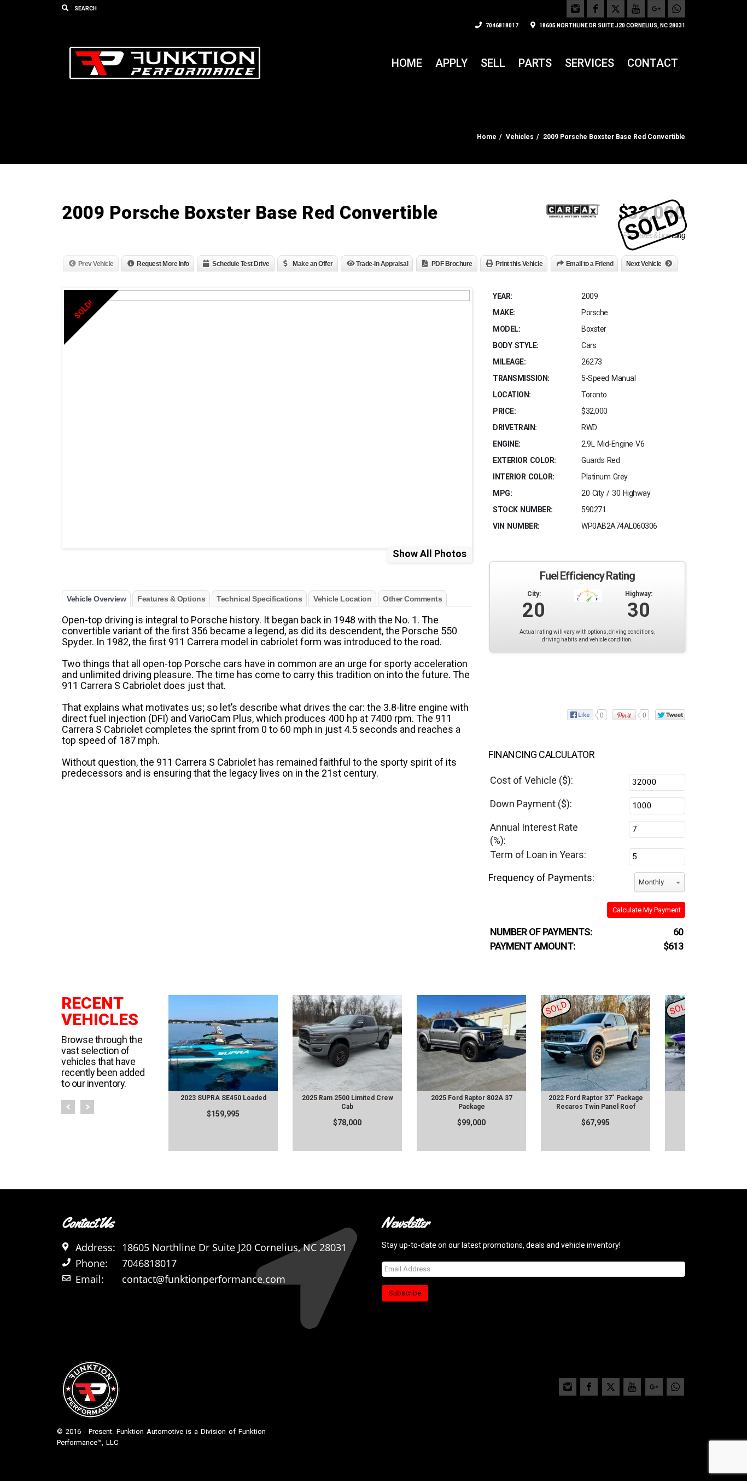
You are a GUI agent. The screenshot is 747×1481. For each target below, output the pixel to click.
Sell (493, 63)
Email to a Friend (590, 264)
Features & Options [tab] (171, 598)
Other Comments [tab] (412, 598)
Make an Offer (313, 264)
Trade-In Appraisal (382, 264)
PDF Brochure (451, 264)
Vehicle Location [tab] (342, 598)
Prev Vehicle (96, 264)
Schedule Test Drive (241, 264)
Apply (451, 63)
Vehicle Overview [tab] (96, 598)
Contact (652, 63)
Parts (535, 63)
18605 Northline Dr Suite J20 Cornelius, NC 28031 (611, 25)
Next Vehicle (644, 264)
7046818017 (501, 25)
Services (589, 63)
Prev (68, 1107)
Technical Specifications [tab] (259, 598)
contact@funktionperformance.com (203, 1279)
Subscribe (405, 1293)
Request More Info (163, 264)
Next (87, 1107)
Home (407, 63)
